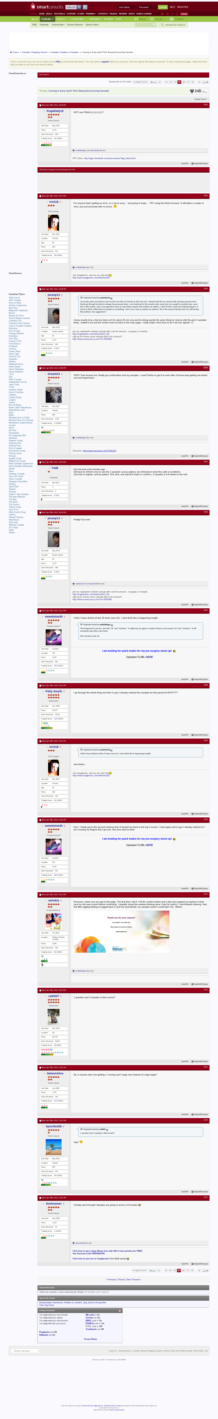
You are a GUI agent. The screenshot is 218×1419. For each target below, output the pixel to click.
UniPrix (12, 514)
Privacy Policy (198, 1351)
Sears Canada (15, 479)
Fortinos (12, 349)
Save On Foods (16, 476)
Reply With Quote (201, 164)
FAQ (34, 24)
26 (184, 82)
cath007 (53, 996)
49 (55, 138)
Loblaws (12, 395)
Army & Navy (15, 303)
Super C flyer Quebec (19, 494)
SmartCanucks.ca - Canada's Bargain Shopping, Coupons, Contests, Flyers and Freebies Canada (155, 1351)
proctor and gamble (97, 1302)
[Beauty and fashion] (167, 13)
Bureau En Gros (16, 315)
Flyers (80, 14)
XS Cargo (13, 527)
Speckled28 (94, 150)
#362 (206, 196)
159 (55, 719)
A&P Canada (15, 300)
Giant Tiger (14, 354)
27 (188, 82)
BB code (90, 1315)
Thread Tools (199, 99)
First (154, 83)
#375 (206, 1197)
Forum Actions (74, 24)
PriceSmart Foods (17, 451)
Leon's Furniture (16, 392)
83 (55, 952)
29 (55, 1175)
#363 (206, 289)
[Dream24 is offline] (53, 395)
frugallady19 (55, 111)
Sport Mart (14, 486)
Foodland (13, 346)
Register (182, 7)
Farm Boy (13, 338)
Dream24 (54, 374)
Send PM (185, 164)
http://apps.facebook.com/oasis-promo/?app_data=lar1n (110, 158)
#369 (206, 741)
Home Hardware (16, 369)
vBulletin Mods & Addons (113, 1406)
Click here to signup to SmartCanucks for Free (57, 170)
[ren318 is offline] (53, 222)
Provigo (12, 456)
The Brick (13, 502)
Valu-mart (13, 522)
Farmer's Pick (15, 341)
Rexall (12, 468)
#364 (206, 368)
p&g (85, 1302)
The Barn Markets (17, 497)
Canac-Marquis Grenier (19, 318)
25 (179, 82)
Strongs (12, 491)
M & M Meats (15, 405)
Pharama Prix (15, 443)
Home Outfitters (16, 372)
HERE (149, 657)
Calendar (44, 24)
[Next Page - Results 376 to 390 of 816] (199, 82)
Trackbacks (91, 1329)
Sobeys (12, 484)
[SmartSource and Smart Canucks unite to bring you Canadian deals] (21, 280)
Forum (47, 19)
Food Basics (14, 343)
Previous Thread (116, 1279)
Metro (11, 415)
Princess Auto (15, 453)
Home (41, 14)
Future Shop (14, 351)
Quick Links (92, 24)
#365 (206, 462)
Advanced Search (175, 24)
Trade (180, 19)
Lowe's (12, 402)
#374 (206, 1120)
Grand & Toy (14, 356)
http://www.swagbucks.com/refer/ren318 (91, 278)
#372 (206, 990)
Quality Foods (15, 458)
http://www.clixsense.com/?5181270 (99, 451)
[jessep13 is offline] (53, 316)
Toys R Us (14, 509)
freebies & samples (73, 1302)
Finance (113, 14)
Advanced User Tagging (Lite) (93, 1406)
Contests (103, 14)
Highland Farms (16, 364)
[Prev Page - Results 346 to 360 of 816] (160, 82)
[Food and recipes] (172, 13)
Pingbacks (44, 1332)
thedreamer (54, 1203)
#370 (206, 819)
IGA (10, 377)
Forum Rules (90, 1339)
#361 (206, 105)
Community (57, 24)
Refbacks (43, 1335)
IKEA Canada (15, 379)
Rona (11, 471)
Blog (34, 19)
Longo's (12, 400)
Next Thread (133, 1279)
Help (172, 7)
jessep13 (54, 294)
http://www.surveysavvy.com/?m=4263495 (92, 339)
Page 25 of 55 (141, 82)
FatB (55, 468)
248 (200, 91)
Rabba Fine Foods (17, 461)
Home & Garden (144, 14)
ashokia (53, 900)
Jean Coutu (14, 384)
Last (204, 83)
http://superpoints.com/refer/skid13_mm (91, 334)
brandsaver (58, 1302)
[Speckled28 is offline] (53, 1147)
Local (160, 19)
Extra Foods (14, 331)
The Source (14, 504)
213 (55, 1101)
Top (118, 19)
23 (171, 82)
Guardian (13, 359)
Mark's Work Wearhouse (20, 407)
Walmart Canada (16, 525)
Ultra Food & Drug (17, 512)
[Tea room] (162, 13)
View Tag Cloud (46, 1305)
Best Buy (13, 308)
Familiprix (13, 336)
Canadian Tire (15, 320)
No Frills (12, 430)
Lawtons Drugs (16, 389)
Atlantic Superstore (17, 305)
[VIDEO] (90, 1323)
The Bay (13, 499)
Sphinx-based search (117, 1410)
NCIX (11, 428)
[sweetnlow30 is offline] (53, 637)
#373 (206, 1067)
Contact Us (113, 1351)
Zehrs (11, 530)
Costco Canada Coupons (20, 326)
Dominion (13, 328)
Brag (142, 19)
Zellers (12, 532)
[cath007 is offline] (53, 1017)
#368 (206, 685)
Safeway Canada (16, 474)
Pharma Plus (15, 445)
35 (193, 82)
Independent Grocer (18, 382)
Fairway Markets (16, 333)
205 (55, 666)
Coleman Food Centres (19, 323)
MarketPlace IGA (17, 410)
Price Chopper (15, 448)
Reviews (123, 14)
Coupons (71, 14)
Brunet (12, 313)
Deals (49, 14)
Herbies (12, 361)
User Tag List (44, 75)
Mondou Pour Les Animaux (21, 420)
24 (175, 82)
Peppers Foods (16, 440)
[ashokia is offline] (53, 921)
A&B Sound (14, 297)
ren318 (53, 201)
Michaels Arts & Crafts (19, 417)
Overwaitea (14, 433)
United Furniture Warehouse (16, 518)
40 (55, 1045)
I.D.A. (11, 374)
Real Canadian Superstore (21, 463)
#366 (206, 512)
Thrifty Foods (15, 507)
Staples (12, 489)
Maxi (11, 412)
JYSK (11, 387)
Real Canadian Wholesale (20, 466)
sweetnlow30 (54, 616)
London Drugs (15, 397)
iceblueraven (80, 584)
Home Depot (14, 366)
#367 (206, 610)
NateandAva (55, 1073)
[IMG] (88, 1320)
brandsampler (45, 1302)
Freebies (91, 14)
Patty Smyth (53, 691)
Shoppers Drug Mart (18, 481)
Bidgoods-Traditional (18, 310)
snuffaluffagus (80, 150)
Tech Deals (59, 14)
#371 (206, 894)
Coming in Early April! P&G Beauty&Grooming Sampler (78, 91)
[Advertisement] (98, 182)
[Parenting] (177, 13)
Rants (132, 14)
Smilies (89, 1318)
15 (166, 82)
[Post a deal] (184, 13)
